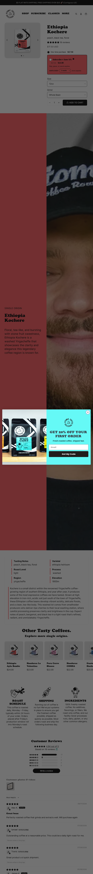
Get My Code (69, 454)
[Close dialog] (88, 412)
